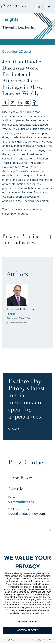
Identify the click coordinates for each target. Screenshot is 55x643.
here (38, 209)
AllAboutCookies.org (40, 607)
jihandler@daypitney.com (17, 322)
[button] (50, 530)
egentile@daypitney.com (26, 513)
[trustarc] (46, 640)
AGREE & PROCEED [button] (27, 630)
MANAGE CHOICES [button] (28, 621)
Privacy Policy (12, 584)
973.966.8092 (18, 509)
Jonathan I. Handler (20, 309)
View (13, 429)
